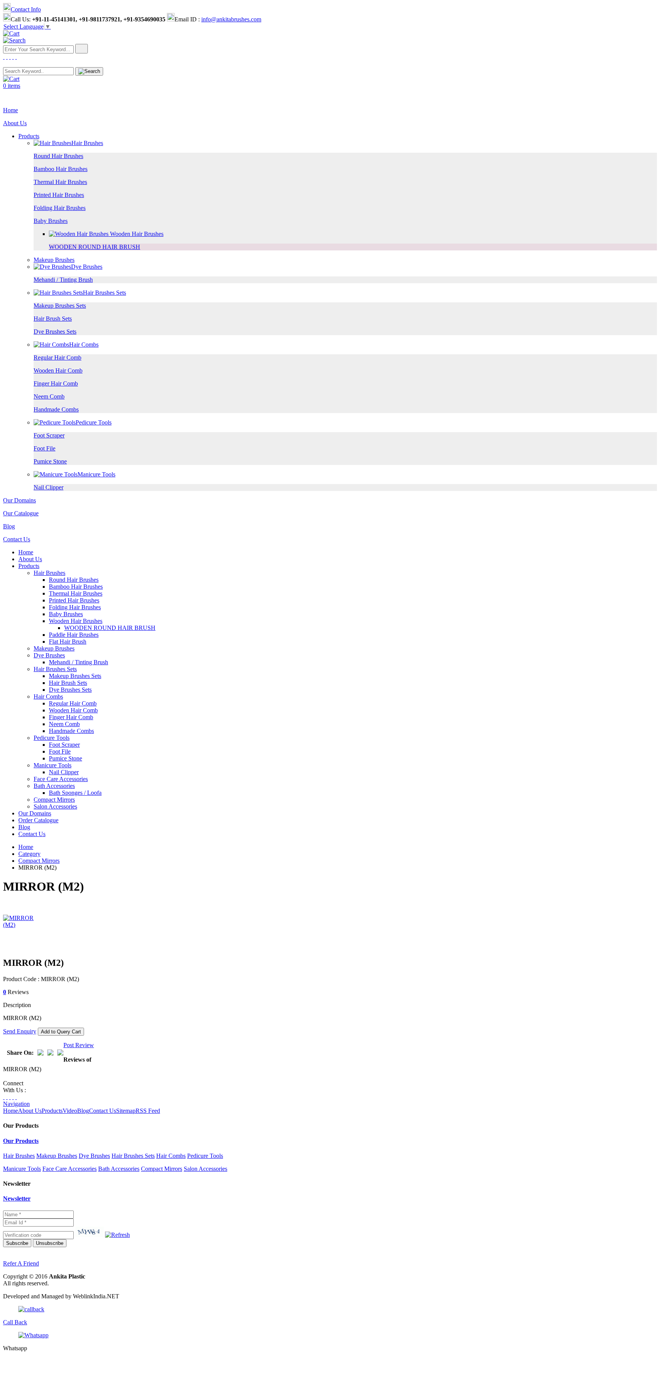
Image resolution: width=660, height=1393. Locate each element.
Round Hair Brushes (58, 156)
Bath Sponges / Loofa (75, 792)
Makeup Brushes (54, 260)
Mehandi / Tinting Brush (63, 279)
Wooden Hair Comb (58, 370)
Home (10, 110)
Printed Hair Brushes (59, 195)
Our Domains (19, 500)
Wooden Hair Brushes (135, 234)
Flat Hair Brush (67, 641)
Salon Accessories (55, 806)
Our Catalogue (21, 513)
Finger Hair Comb (56, 383)
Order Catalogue (38, 820)
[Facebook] (4, 56)
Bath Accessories (54, 786)
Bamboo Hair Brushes (60, 169)
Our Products (21, 1141)
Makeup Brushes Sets (60, 305)
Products (28, 136)
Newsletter (17, 1198)
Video (70, 1110)
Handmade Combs (56, 409)
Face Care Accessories (61, 779)
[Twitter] (7, 56)
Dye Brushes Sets (55, 331)
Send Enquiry (19, 1031)
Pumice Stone (50, 461)
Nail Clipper (48, 487)
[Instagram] (10, 1097)
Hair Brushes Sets (104, 292)
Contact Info (26, 9)
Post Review (78, 1045)
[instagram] (10, 56)
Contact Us (16, 539)
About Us (15, 123)
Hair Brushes (87, 143)
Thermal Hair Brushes (60, 182)
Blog (9, 526)
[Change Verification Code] (117, 1235)
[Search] (14, 40)
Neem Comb (49, 396)
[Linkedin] (13, 56)
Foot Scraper (49, 435)
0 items (11, 85)
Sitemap (126, 1110)
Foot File (44, 448)
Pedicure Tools (94, 422)
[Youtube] (16, 56)
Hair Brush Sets (53, 318)
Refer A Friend (21, 1263)
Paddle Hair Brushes (74, 634)
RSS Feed (148, 1110)
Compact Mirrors (54, 799)
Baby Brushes (51, 221)
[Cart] (11, 33)
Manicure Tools (96, 474)
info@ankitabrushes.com (231, 19)
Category (29, 854)
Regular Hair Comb (57, 357)
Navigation (16, 1104)
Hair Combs (84, 344)
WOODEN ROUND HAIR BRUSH (94, 247)
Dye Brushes (86, 266)
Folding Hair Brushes (60, 208)
